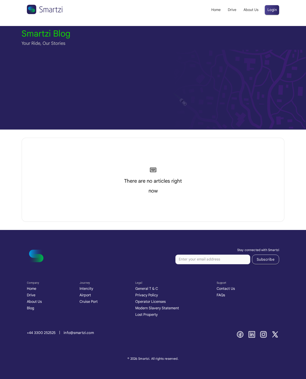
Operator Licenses (150, 301)
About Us (34, 301)
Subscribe (265, 259)
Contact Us (226, 288)
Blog (30, 308)
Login (272, 10)
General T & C (146, 288)
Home (31, 288)
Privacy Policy (146, 295)
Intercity (86, 288)
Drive (31, 295)
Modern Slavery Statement (157, 308)
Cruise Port (89, 301)
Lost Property (146, 314)
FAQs (221, 295)
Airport (85, 295)
